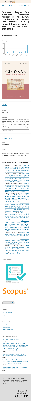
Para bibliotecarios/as (7, 329)
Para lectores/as (6, 324)
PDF (5, 104)
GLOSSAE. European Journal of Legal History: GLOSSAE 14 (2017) (17, 235)
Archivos (11, 5)
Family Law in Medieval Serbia (10, 339)
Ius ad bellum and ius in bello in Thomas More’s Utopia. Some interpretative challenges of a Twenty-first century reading (15, 361)
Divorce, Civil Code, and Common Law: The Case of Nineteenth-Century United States (14, 354)
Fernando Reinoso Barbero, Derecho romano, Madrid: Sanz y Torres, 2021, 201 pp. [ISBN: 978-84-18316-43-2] (17, 168)
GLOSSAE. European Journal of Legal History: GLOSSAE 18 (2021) (17, 200)
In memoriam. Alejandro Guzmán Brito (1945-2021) (17, 239)
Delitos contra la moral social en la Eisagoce (17, 233)
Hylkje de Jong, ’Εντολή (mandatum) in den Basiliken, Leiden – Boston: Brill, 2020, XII (17, 214)
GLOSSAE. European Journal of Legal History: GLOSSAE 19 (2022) (17, 171)
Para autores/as (6, 327)
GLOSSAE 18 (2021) (23, 5)
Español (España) (7, 312)
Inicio (3, 5)
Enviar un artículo (8, 302)
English (4, 315)
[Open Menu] (1, 1)
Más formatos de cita (8, 130)
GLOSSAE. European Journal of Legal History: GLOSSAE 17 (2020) (17, 217)
